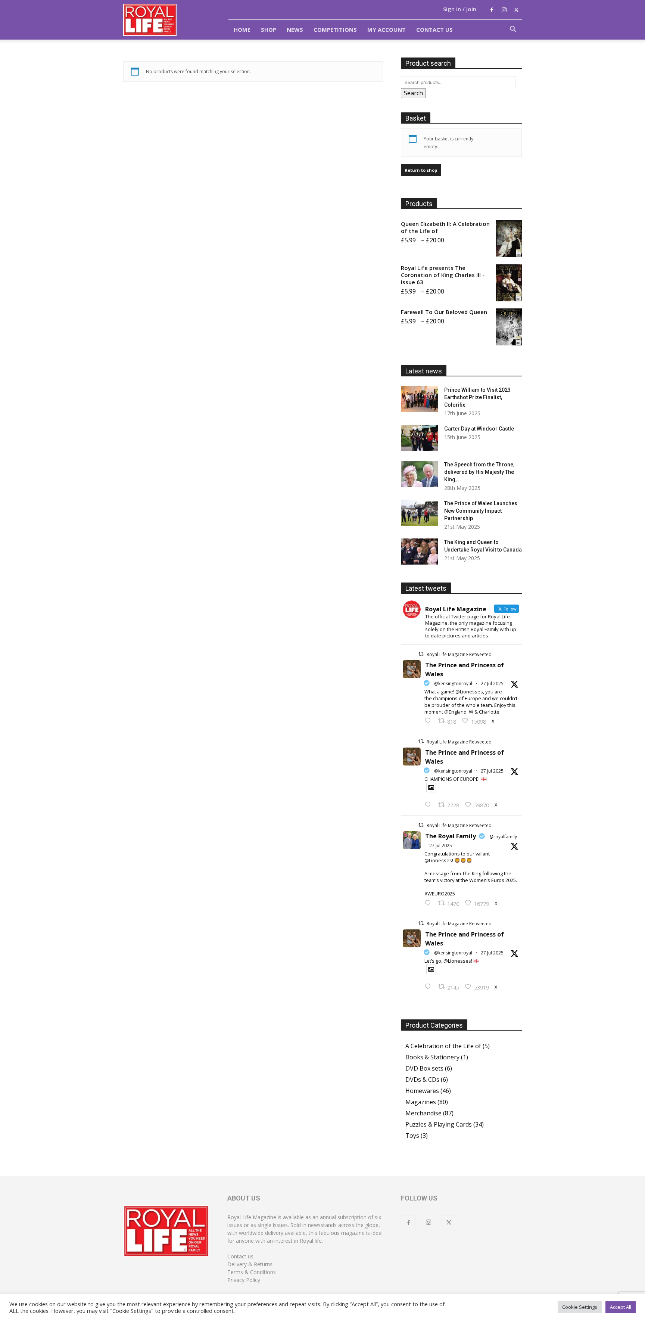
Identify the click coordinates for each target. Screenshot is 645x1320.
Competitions (335, 29)
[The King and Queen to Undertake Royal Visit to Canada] (419, 551)
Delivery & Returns (249, 1264)
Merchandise (423, 1113)
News (295, 29)
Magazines (420, 1102)
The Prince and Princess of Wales (464, 669)
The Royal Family (450, 836)
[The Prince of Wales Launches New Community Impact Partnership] (419, 513)
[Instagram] (504, 9)
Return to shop (421, 170)
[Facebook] (491, 9)
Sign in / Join (459, 9)
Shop (268, 29)
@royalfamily (503, 836)
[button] (513, 30)
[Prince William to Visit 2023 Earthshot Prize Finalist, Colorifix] (419, 399)
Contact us (240, 1256)
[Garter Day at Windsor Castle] (419, 438)
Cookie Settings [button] (579, 1307)
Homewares (422, 1091)
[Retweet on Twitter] (421, 654)
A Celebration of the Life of (443, 1046)
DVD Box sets (424, 1068)
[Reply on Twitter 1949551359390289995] (429, 903)
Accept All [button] (620, 1307)
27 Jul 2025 (492, 683)
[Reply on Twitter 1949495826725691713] (429, 987)
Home (242, 29)
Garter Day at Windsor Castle (479, 429)
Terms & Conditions (251, 1272)
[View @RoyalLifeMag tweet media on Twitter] (431, 787)
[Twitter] (516, 9)
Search (413, 93)
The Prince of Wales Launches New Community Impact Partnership (480, 510)
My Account (386, 29)
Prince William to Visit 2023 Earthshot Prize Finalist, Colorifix (477, 397)
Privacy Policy (243, 1279)
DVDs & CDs (422, 1079)
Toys (412, 1135)
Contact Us (434, 29)
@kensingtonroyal (453, 683)
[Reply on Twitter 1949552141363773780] (429, 805)
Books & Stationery (432, 1057)
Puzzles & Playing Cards (438, 1124)
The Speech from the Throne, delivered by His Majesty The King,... (479, 472)
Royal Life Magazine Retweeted (459, 654)
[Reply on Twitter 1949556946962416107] (429, 721)
